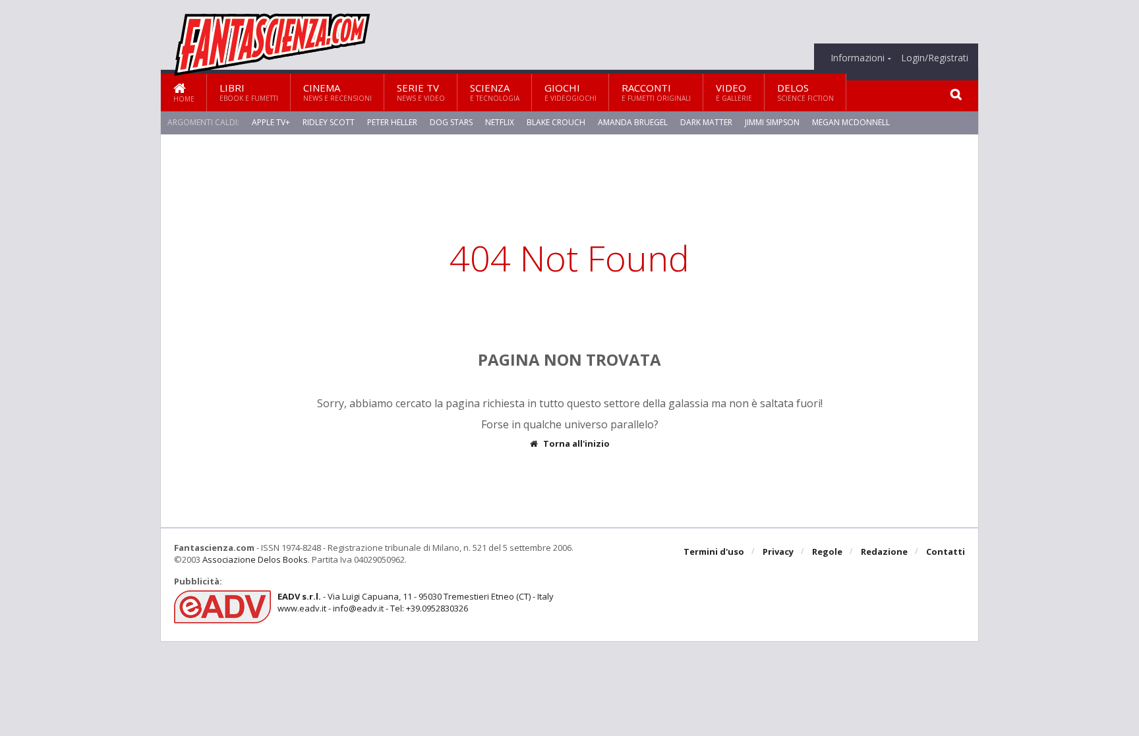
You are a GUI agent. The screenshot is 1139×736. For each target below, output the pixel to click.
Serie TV (421, 92)
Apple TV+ (271, 122)
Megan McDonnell (851, 122)
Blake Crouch (556, 122)
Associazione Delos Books (255, 559)
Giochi (570, 92)
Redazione (884, 551)
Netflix (499, 122)
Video (734, 92)
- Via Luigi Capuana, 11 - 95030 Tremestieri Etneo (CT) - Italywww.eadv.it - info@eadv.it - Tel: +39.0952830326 (415, 602)
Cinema (337, 92)
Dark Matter (706, 122)
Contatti (945, 551)
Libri (248, 92)
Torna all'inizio (576, 443)
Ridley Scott (329, 122)
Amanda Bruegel (633, 122)
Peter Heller (392, 122)
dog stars (451, 122)
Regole (827, 551)
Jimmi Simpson (772, 122)
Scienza (494, 92)
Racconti (656, 92)
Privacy (778, 551)
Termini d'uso (714, 551)
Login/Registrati (934, 58)
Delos (805, 92)
